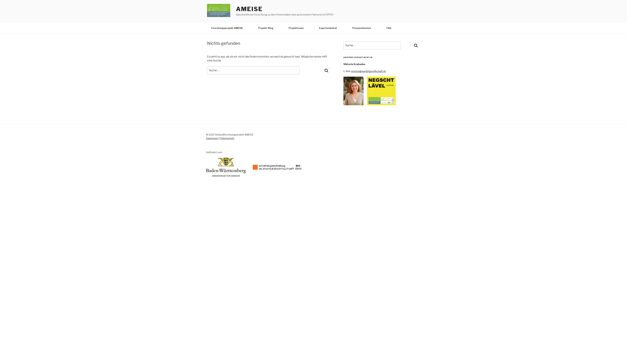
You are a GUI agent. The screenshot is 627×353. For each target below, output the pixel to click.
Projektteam (296, 28)
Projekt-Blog (265, 28)
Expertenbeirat (328, 28)
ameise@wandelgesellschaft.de (368, 71)
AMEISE (249, 9)
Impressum (212, 138)
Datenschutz (227, 138)
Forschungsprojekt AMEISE (227, 28)
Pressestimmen (361, 28)
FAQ (388, 28)
